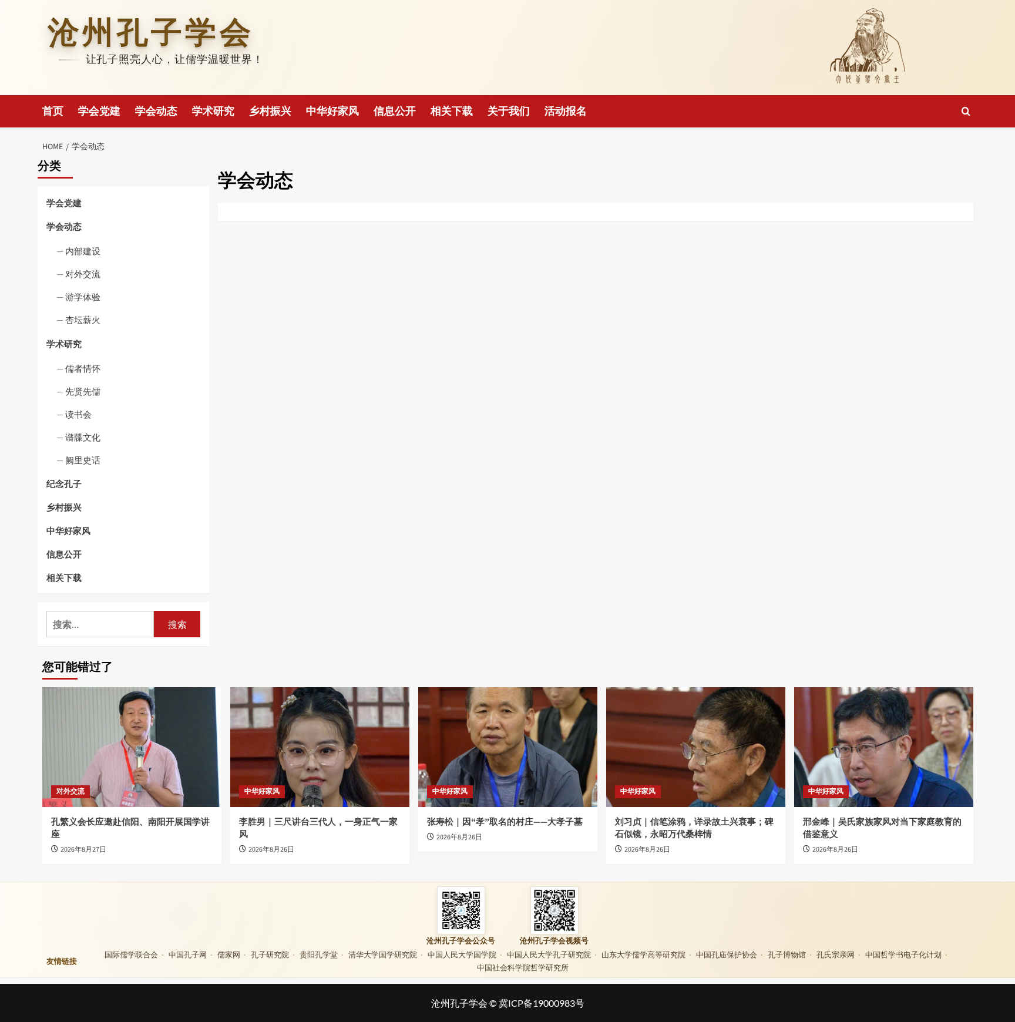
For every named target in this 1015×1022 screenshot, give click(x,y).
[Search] (966, 111)
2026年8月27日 (83, 850)
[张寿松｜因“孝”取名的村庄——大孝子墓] (507, 746)
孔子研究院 (270, 954)
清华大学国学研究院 (382, 954)
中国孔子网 (188, 954)
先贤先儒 (82, 391)
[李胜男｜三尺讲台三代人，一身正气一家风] (319, 746)
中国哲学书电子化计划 (903, 954)
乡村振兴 (270, 111)
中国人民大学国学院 (462, 954)
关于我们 (509, 111)
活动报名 (566, 111)
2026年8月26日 (271, 850)
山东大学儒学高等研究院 (643, 954)
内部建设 (82, 251)
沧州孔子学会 (151, 32)
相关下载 (452, 111)
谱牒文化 (82, 437)
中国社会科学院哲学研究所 (523, 967)
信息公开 (395, 111)
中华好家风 (332, 111)
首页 (52, 111)
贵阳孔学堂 (319, 954)
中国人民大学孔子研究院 (549, 954)
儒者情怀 (82, 368)
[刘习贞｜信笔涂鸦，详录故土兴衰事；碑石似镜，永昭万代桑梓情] (695, 746)
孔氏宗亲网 (835, 954)
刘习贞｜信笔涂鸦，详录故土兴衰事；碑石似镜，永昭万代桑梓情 (694, 828)
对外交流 (82, 273)
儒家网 (228, 954)
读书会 (78, 414)
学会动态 (156, 111)
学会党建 (99, 111)
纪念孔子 (64, 483)
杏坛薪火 (82, 319)
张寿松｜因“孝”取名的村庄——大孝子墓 (505, 822)
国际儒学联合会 (131, 954)
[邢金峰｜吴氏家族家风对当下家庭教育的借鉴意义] (883, 746)
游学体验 (82, 296)
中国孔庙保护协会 (726, 954)
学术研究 (213, 111)
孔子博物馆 (787, 954)
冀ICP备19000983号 (541, 1002)
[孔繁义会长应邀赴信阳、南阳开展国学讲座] (131, 746)
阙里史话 (82, 460)
